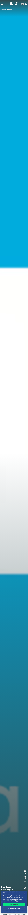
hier (17, 901)
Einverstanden (14, 904)
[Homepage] (14, 3)
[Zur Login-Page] (26, 4)
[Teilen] (25, 888)
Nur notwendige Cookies (14, 908)
